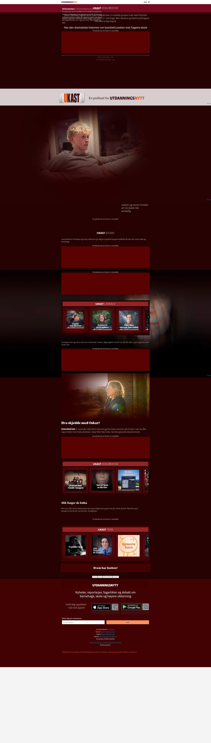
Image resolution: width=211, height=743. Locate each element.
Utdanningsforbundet (107, 634)
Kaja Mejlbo (111, 629)
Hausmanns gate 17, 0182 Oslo (108, 636)
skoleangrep (107, 577)
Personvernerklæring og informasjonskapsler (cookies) (105, 642)
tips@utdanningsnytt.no (108, 632)
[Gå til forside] (69, 2)
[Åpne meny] (149, 2)
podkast (115, 577)
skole (100, 577)
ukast (94, 577)
